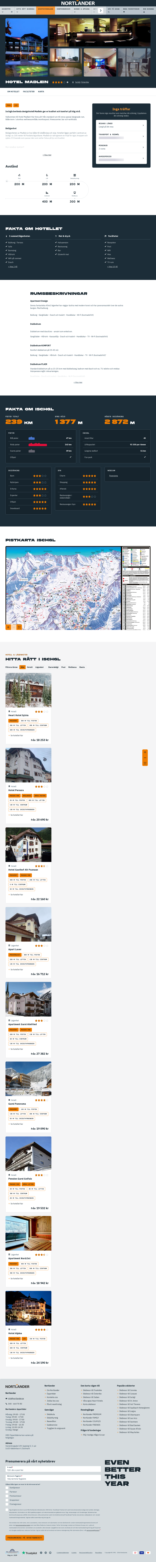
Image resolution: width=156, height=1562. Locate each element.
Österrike (85, 82)
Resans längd (106, 123)
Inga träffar (121, 109)
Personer (103, 145)
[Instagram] (45, 1552)
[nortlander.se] (17, 1386)
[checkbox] (53, 1496)
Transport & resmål (109, 134)
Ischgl (77, 82)
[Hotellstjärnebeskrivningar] (67, 82)
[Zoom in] (145, 752)
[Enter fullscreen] (145, 763)
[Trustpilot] (29, 1553)
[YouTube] (50, 1552)
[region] (103, 721)
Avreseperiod (105, 156)
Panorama (113, 476)
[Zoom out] (145, 757)
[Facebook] (41, 1552)
